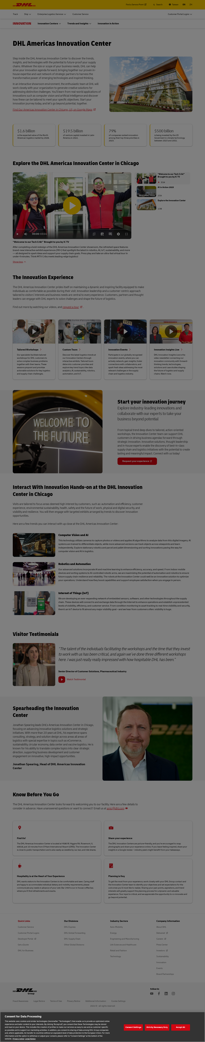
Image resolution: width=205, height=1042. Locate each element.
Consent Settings (133, 1027)
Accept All (180, 1027)
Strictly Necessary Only (157, 1027)
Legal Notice (30, 1039)
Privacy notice (18, 1039)
